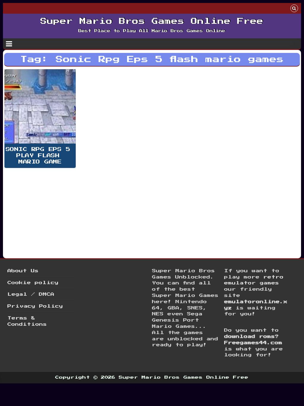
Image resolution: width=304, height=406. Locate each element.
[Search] (294, 9)
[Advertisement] (152, 211)
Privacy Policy (35, 306)
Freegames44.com (253, 343)
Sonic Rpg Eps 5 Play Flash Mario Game (40, 155)
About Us (23, 271)
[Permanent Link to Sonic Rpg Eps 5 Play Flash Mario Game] (39, 106)
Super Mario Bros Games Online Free (151, 21)
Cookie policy (32, 283)
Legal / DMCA (30, 294)
